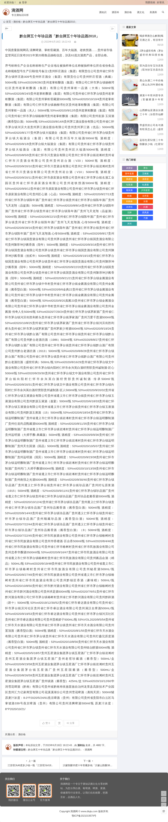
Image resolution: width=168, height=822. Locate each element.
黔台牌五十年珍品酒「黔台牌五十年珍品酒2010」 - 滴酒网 (60, 749)
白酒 (145, 207)
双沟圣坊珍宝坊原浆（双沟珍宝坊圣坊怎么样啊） (151, 69)
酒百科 (115, 12)
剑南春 (129, 201)
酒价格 (128, 12)
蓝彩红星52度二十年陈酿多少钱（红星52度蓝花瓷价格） (151, 144)
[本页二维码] (163, 811)
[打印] (75, 41)
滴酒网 (17, 10)
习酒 (145, 218)
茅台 (145, 168)
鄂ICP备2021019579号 (84, 815)
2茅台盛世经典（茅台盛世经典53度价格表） (151, 54)
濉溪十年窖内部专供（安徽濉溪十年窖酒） (151, 99)
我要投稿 (150, 2)
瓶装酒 (129, 190)
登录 (24, 2)
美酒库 (153, 12)
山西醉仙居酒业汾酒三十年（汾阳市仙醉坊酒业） (151, 114)
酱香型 (129, 218)
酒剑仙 (81, 745)
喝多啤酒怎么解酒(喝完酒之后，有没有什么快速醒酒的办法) (151, 39)
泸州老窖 (145, 190)
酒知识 (102, 12)
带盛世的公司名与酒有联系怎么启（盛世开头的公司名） (151, 129)
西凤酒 (145, 212)
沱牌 (129, 212)
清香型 (145, 179)
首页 (8, 21)
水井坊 (129, 207)
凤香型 (129, 179)
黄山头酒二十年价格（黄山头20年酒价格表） (151, 84)
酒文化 (140, 12)
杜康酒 (145, 184)
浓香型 (129, 168)
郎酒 (129, 196)
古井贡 (145, 196)
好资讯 (160, 2)
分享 (72, 723)
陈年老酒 (129, 173)
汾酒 (145, 201)
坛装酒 (129, 184)
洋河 (129, 223)
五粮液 (145, 173)
